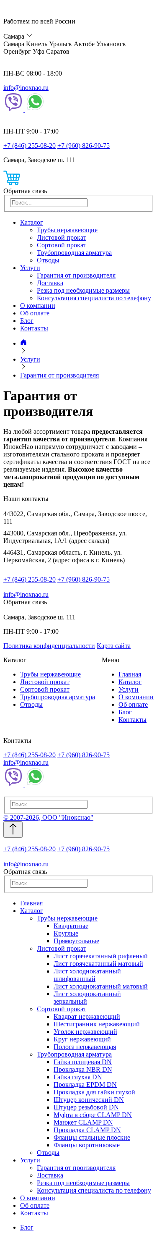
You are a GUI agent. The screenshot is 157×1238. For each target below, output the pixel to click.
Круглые (66, 933)
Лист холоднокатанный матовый (101, 986)
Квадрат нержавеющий (87, 1016)
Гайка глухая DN (78, 1077)
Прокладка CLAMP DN (87, 1129)
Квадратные (71, 925)
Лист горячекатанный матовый (98, 963)
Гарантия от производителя (76, 275)
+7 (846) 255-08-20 (29, 145)
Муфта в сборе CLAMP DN (93, 1114)
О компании (37, 305)
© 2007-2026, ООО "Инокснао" (48, 817)
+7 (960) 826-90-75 (83, 145)
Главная (129, 674)
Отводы (48, 260)
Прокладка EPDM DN (85, 1084)
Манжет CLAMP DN (83, 1122)
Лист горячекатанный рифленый (101, 956)
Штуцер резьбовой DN (86, 1107)
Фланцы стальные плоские (92, 1137)
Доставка (50, 282)
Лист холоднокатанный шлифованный (87, 975)
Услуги (30, 267)
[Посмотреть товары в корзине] (12, 183)
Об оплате (34, 313)
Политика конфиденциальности (49, 645)
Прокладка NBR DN (83, 1069)
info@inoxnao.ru (26, 87)
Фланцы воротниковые (87, 1145)
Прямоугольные (76, 940)
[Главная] (23, 343)
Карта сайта (114, 645)
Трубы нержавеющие (67, 229)
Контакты (34, 328)
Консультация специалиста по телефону (94, 298)
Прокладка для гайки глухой (94, 1092)
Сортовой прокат (61, 245)
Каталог (31, 222)
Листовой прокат (61, 237)
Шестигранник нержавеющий (97, 1024)
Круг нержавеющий (82, 1039)
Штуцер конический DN (89, 1099)
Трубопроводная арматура (74, 252)
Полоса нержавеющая (85, 1046)
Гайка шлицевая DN (83, 1061)
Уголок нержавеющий (85, 1031)
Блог (26, 320)
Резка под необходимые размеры (83, 290)
